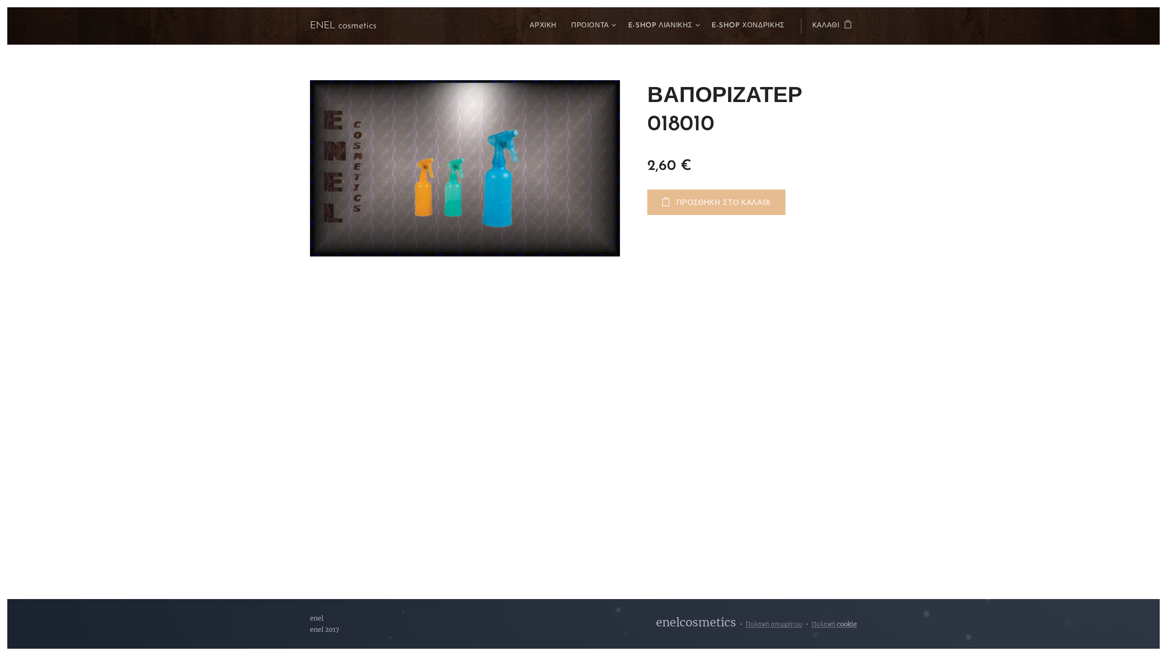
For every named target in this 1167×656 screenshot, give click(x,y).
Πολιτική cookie (834, 624)
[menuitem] (545, 26)
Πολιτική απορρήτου (773, 624)
